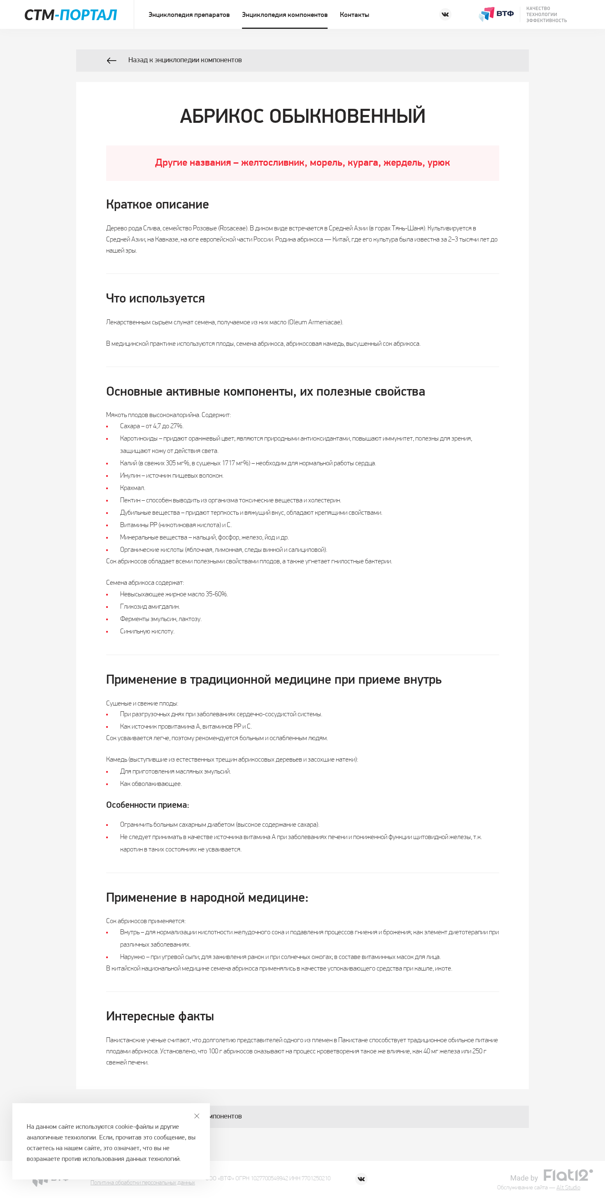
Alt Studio (568, 1188)
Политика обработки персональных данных (143, 1183)
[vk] (445, 14)
